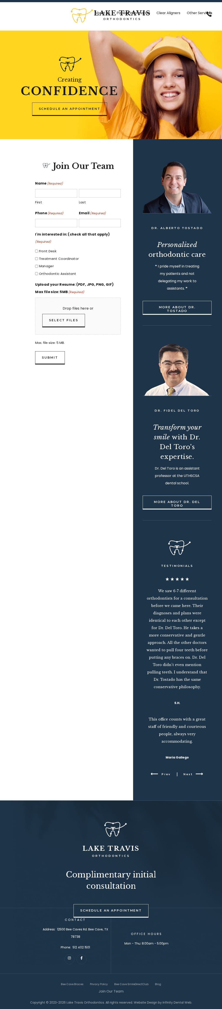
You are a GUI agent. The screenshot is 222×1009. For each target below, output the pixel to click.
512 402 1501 (81, 947)
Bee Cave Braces (72, 984)
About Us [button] (102, 12)
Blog (158, 984)
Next (188, 774)
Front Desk (47, 251)
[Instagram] (69, 959)
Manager (46, 266)
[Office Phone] (209, 17)
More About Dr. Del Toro (177, 504)
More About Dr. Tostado (177, 309)
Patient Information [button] (133, 12)
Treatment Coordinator (59, 258)
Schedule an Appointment (69, 109)
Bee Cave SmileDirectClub (131, 984)
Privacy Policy (99, 984)
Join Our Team (111, 991)
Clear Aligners (168, 12)
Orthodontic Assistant (57, 273)
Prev (166, 774)
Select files (63, 320)
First (38, 202)
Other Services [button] (199, 12)
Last (82, 202)
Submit (50, 357)
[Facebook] (82, 959)
